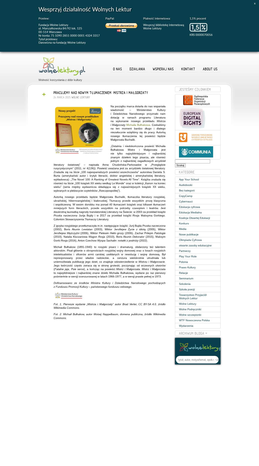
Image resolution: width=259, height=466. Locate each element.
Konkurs (184, 223)
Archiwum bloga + (193, 333)
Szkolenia (185, 283)
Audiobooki (185, 184)
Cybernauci (186, 201)
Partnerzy (185, 250)
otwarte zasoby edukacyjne (195, 245)
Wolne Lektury (81, 97)
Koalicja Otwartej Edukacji (194, 217)
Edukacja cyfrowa (189, 206)
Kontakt (188, 69)
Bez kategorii (187, 190)
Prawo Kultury (187, 267)
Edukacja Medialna (190, 212)
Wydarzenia (186, 325)
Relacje (183, 272)
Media (182, 228)
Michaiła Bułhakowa (138, 124)
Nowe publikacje (189, 234)
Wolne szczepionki (190, 314)
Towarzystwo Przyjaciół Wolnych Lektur (192, 296)
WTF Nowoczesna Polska (194, 320)
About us (210, 69)
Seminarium (186, 278)
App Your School (189, 179)
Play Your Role (188, 256)
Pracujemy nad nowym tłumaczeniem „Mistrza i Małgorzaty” (101, 92)
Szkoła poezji (187, 289)
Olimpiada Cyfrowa (190, 239)
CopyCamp (185, 195)
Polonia (183, 261)
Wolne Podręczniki (190, 309)
